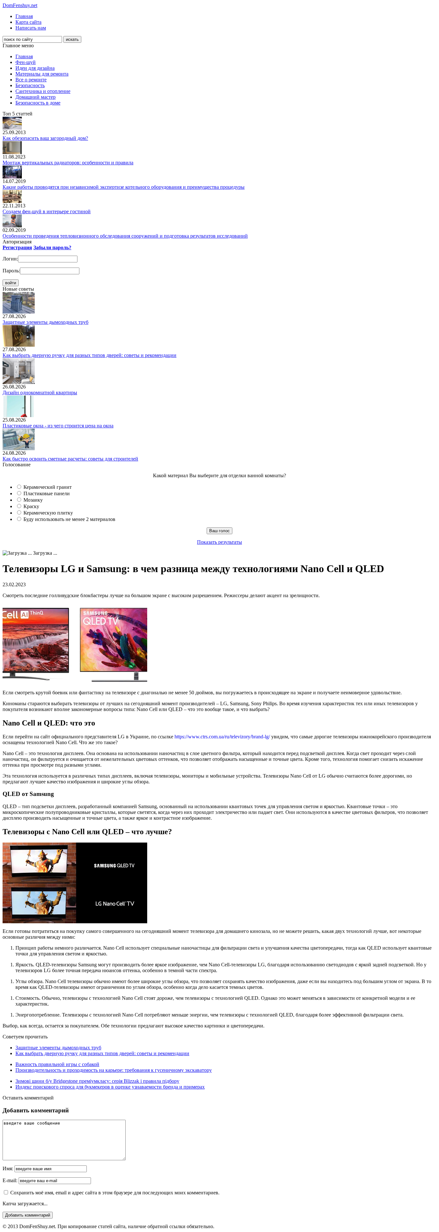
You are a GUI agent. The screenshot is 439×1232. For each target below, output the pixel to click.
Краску (31, 506)
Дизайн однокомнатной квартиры (40, 392)
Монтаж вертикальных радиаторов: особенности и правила (68, 162)
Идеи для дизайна (35, 68)
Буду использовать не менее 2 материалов (69, 519)
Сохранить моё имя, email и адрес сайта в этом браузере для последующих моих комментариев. (115, 1192)
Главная (24, 16)
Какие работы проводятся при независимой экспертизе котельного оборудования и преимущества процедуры (124, 187)
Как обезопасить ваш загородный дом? (45, 138)
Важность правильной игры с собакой (57, 1064)
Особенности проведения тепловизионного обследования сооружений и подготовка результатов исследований (125, 236)
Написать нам (30, 28)
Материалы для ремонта (41, 74)
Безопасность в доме (37, 102)
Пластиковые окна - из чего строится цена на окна (58, 425)
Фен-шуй (25, 62)
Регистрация (17, 247)
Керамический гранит (47, 487)
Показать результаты (219, 542)
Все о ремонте (31, 79)
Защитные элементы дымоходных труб (45, 322)
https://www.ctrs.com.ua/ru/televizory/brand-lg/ (222, 736)
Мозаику (33, 500)
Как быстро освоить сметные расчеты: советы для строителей (70, 458)
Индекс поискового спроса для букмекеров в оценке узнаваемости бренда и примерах (110, 1087)
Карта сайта (28, 22)
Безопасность (30, 85)
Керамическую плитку (48, 513)
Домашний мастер (35, 97)
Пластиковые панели (46, 493)
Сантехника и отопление (42, 91)
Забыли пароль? (52, 247)
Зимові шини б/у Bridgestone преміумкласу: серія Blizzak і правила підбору (97, 1081)
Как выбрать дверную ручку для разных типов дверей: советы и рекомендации (89, 355)
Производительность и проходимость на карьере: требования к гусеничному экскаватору (113, 1070)
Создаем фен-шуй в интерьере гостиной (47, 211)
